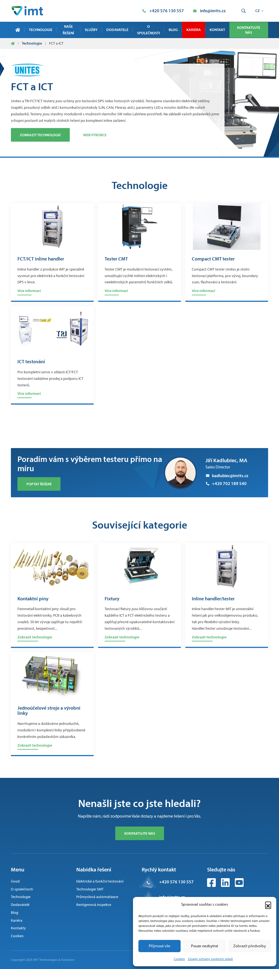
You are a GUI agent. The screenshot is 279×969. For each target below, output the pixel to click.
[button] (268, 904)
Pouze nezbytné (204, 945)
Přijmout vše (159, 945)
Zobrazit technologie (40, 134)
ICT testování (31, 362)
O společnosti (148, 29)
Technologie (40, 29)
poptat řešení (38, 484)
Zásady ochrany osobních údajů (210, 959)
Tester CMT (116, 259)
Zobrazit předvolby (249, 945)
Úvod (15, 881)
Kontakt (217, 29)
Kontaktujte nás (248, 30)
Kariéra (193, 29)
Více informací (29, 290)
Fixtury (112, 599)
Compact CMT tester (213, 259)
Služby (91, 29)
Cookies (179, 959)
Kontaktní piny (32, 599)
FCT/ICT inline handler (40, 259)
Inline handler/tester (213, 599)
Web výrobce (95, 134)
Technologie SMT (90, 889)
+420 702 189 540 (229, 483)
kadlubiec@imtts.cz (230, 475)
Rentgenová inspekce (93, 904)
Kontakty (18, 928)
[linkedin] (226, 885)
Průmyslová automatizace (97, 897)
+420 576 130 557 (176, 881)
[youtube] (239, 885)
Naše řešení (68, 29)
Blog (173, 29)
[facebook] (212, 885)
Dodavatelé (117, 29)
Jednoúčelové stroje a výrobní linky (48, 711)
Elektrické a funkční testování (99, 881)
